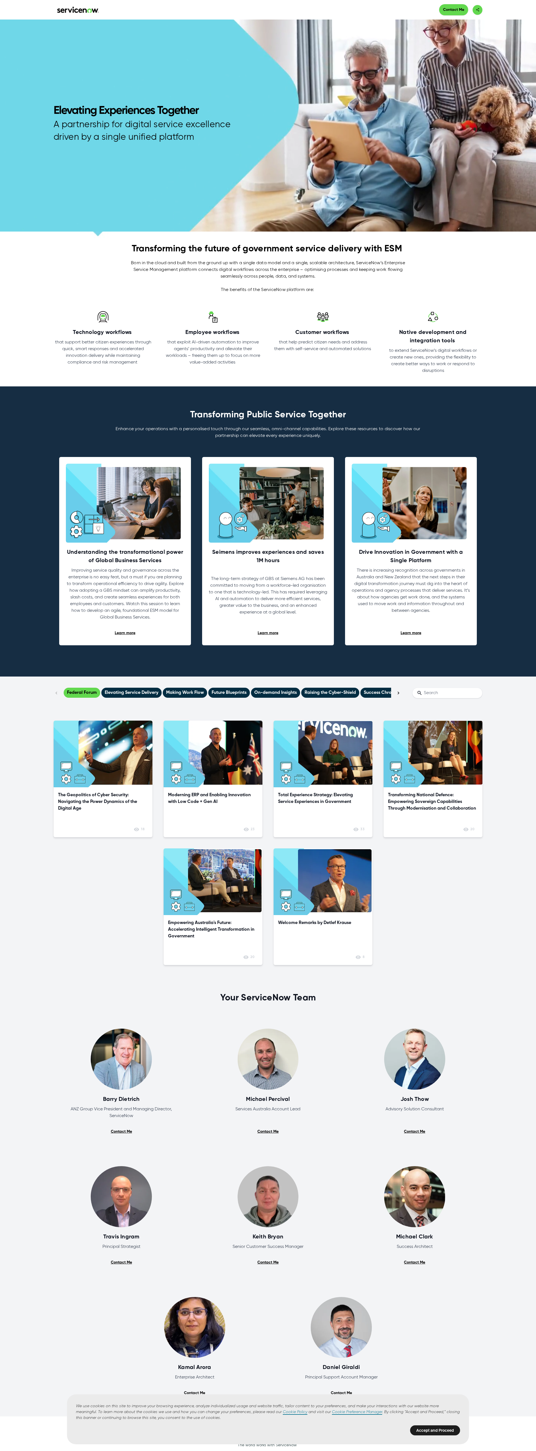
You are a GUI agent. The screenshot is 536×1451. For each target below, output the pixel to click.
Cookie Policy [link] (295, 1412)
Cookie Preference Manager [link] (357, 1412)
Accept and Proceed (435, 1430)
